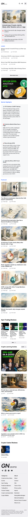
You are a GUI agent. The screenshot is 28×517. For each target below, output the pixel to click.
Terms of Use (17, 485)
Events (3, 480)
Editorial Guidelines (19, 498)
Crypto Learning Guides (9, 347)
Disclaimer (17, 493)
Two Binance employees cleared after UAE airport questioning (13, 199)
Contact (16, 480)
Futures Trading (5, 490)
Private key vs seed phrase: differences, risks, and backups (13, 390)
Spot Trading (4, 483)
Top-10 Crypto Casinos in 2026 (4, 455)
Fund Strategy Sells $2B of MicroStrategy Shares (13, 68)
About (15, 478)
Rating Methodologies (19, 495)
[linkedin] (5, 471)
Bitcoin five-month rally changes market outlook (13, 310)
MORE (23, 346)
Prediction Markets (6, 485)
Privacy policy (17, 488)
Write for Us (17, 502)
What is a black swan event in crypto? (11, 413)
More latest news (14, 75)
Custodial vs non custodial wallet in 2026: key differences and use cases (13, 434)
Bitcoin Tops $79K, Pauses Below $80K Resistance (13, 62)
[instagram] (9, 471)
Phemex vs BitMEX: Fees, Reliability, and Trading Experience (22, 333)
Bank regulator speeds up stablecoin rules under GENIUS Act (13, 265)
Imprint (16, 490)
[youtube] (12, 471)
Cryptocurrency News (6, 478)
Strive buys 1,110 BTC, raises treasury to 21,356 (12, 56)
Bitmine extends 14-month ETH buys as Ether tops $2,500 (13, 49)
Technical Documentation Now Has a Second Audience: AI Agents (12, 221)
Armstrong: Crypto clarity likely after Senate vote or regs (13, 26)
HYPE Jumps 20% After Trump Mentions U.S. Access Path (13, 287)
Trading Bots (4, 488)
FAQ (15, 483)
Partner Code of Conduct (20, 500)
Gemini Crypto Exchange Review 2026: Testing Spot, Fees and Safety (5, 333)
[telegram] (2, 471)
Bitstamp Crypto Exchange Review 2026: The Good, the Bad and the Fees (14, 334)
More (13, 342)
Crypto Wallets (5, 495)
